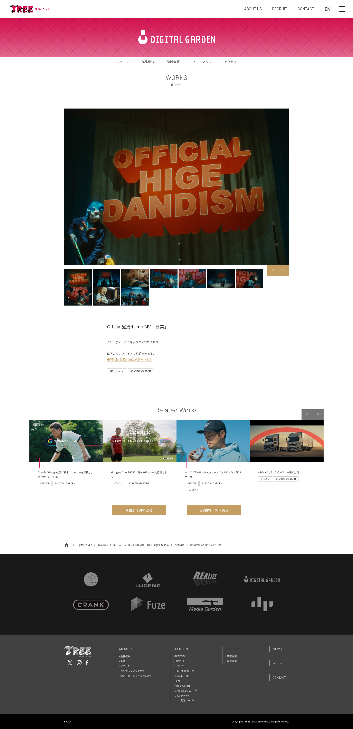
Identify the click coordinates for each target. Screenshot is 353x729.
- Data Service (181, 695)
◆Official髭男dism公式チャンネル (129, 359)
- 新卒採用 (231, 656)
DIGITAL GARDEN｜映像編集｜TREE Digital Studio (141, 544)
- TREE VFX (179, 656)
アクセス (230, 61)
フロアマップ (202, 61)
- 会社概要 (124, 656)
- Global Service (182, 690)
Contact (279, 677)
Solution (180, 649)
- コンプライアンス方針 (132, 671)
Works (278, 663)
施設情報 (173, 61)
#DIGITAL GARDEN (141, 371)
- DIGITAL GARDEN (183, 671)
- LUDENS (178, 661)
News (277, 649)
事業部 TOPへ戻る (139, 510)
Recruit (232, 649)
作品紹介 (147, 61)
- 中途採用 (231, 661)
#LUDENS (192, 489)
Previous (272, 270)
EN (328, 8)
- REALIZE (178, 666)
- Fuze (176, 680)
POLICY (67, 721)
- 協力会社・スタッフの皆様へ (135, 675)
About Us (126, 649)
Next (283, 270)
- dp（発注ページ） (184, 700)
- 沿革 (122, 661)
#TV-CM (44, 483)
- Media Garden (182, 685)
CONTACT (305, 8)
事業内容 (103, 544)
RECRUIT (279, 8)
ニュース (122, 61)
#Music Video (117, 371)
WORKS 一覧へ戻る (214, 510)
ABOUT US (253, 8)
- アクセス (124, 666)
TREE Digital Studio (81, 544)
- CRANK (178, 675)
